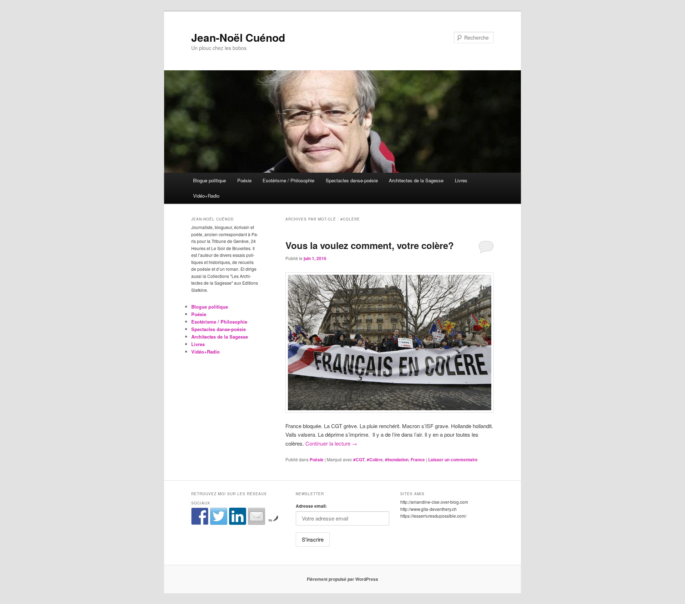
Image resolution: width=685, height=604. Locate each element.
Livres (461, 180)
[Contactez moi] (256, 516)
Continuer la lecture (331, 443)
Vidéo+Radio (206, 195)
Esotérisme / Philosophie (288, 180)
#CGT (359, 459)
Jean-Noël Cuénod (238, 37)
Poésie (244, 180)
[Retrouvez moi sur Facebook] (199, 516)
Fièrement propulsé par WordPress (342, 579)
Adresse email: (311, 506)
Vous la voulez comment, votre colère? (369, 245)
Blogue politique (209, 180)
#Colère (375, 459)
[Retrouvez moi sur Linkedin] (237, 516)
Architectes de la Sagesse (416, 180)
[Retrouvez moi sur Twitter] (218, 516)
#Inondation (397, 459)
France (418, 459)
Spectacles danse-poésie (352, 180)
